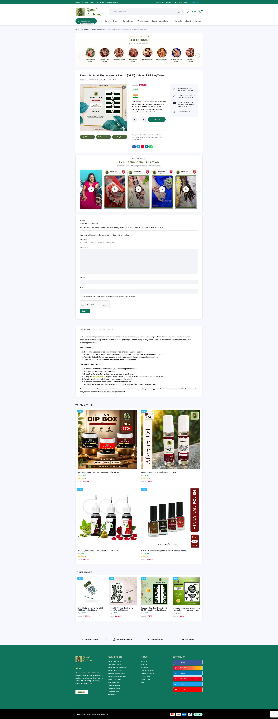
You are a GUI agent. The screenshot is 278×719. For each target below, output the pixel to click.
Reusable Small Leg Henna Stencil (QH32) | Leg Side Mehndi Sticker (154, 609)
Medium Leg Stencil (114, 679)
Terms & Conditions (147, 673)
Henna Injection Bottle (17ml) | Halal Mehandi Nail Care (98, 551)
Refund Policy (145, 679)
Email (82, 287)
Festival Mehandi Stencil (160, 21)
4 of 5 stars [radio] (101, 243)
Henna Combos (128, 21)
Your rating (84, 239)
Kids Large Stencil (114, 688)
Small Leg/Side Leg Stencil (117, 676)
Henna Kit (178, 21)
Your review (84, 247)
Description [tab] (85, 329)
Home (107, 21)
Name (82, 277)
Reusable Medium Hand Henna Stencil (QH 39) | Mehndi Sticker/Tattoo (121, 609)
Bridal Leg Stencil (114, 682)
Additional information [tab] (103, 329)
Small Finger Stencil (98, 29)
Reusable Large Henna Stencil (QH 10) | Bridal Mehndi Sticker (91, 609)
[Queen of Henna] (89, 12)
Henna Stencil (85, 29)
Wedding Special (142, 21)
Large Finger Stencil (114, 664)
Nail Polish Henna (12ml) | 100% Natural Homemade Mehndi (163, 551)
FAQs (102, 2)
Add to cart (156, 119)
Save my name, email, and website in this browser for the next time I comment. (108, 296)
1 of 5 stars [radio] (81, 243)
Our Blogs (144, 661)
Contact (198, 21)
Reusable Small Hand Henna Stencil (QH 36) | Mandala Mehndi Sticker (186, 609)
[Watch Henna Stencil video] (91, 189)
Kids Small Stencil (114, 685)
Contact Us (144, 667)
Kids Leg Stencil (113, 691)
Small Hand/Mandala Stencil (117, 667)
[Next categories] (197, 55)
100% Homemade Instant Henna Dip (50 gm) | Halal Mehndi (100, 472)
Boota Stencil (112, 694)
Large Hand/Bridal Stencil (116, 673)
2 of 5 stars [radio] (86, 243)
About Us (85, 2)
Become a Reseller (112, 2)
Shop (115, 21)
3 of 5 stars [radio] (93, 243)
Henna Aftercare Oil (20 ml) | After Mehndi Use (158, 472)
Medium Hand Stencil (115, 670)
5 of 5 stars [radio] (111, 243)
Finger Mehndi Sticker (143, 137)
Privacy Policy (94, 2)
